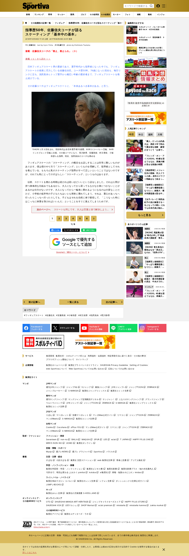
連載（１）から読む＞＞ (38, 58)
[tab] (50, 14)
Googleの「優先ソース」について (71, 252)
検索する (151, 6)
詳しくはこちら (30, 552)
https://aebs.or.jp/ (42, 527)
